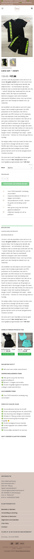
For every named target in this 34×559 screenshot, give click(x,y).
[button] (2, 8)
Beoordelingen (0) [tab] (7, 235)
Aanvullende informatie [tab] (9, 231)
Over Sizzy (5, 523)
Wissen (31, 164)
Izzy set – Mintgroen (24, 349)
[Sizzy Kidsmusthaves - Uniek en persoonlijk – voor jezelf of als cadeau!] (17, 8)
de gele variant (11, 82)
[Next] (29, 36)
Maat (3, 167)
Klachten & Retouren (8, 516)
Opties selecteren (8, 354)
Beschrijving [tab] (5, 227)
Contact (4, 527)
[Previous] (4, 36)
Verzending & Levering (9, 513)
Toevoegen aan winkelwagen (15, 184)
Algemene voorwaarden (10, 520)
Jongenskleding (6, 68)
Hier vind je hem (17, 160)
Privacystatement (25, 547)
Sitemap (19, 548)
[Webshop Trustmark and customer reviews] (17, 468)
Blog (14, 548)
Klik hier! (27, 162)
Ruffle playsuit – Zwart (8, 349)
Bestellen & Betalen (8, 509)
